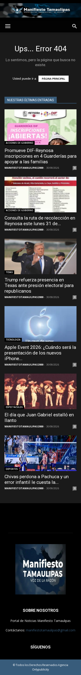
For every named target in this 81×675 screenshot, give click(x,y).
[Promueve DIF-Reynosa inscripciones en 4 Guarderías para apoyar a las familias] (40, 127)
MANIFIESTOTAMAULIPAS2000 (23, 167)
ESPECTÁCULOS (14, 407)
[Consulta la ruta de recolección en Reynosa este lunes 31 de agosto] (40, 194)
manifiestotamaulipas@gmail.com (50, 630)
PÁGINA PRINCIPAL (53, 78)
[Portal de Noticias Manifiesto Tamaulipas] (40, 10)
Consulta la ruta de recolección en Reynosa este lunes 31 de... (39, 220)
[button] (74, 26)
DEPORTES (12, 469)
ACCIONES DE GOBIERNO (19, 142)
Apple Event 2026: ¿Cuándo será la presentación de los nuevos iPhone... (40, 353)
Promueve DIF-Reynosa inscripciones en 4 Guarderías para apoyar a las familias (40, 156)
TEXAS (9, 272)
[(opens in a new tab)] (40, 256)
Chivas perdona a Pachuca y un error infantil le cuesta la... (36, 479)
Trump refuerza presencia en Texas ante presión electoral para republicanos (39, 285)
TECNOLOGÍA (13, 339)
